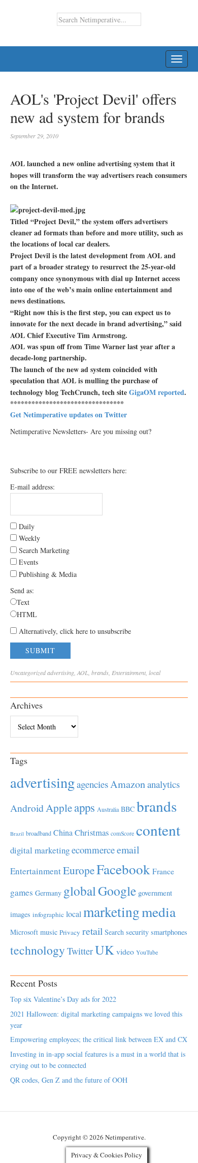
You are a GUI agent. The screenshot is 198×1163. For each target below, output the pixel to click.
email (128, 849)
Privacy (69, 932)
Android (27, 808)
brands (100, 672)
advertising (60, 672)
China (63, 832)
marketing (111, 911)
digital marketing (40, 850)
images (20, 914)
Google (117, 890)
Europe (78, 870)
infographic (48, 914)
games (21, 892)
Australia (108, 809)
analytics (163, 784)
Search (114, 932)
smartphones (169, 932)
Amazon (127, 784)
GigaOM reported (156, 392)
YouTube (147, 952)
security (137, 932)
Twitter (80, 951)
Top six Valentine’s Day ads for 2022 (63, 999)
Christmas (92, 832)
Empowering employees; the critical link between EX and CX (98, 1039)
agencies (92, 784)
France (163, 871)
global (79, 890)
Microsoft (24, 932)
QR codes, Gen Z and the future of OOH (68, 1080)
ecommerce (93, 849)
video (125, 951)
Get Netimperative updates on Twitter (68, 414)
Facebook (123, 869)
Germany (48, 893)
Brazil (17, 833)
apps (84, 807)
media (159, 911)
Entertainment (129, 672)
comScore (122, 833)
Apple (59, 808)
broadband (38, 833)
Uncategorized (28, 672)
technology (37, 950)
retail (92, 931)
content (158, 830)
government (155, 893)
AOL (82, 672)
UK (104, 949)
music (48, 932)
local (154, 672)
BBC (128, 809)
